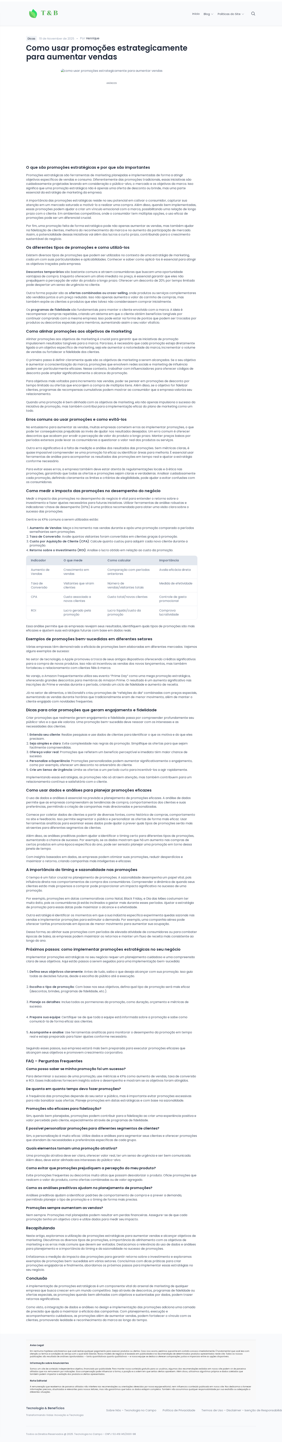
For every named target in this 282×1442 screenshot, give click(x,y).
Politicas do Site (229, 14)
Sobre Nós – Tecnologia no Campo (131, 1410)
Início (196, 14)
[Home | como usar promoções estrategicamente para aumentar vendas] (53, 13)
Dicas (31, 38)
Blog (207, 14)
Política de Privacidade (179, 1410)
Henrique (92, 38)
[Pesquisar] (253, 13)
